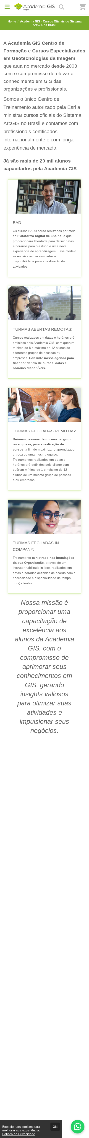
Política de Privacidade (18, 1134)
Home (12, 21)
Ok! (55, 1126)
